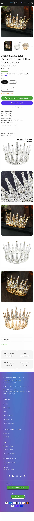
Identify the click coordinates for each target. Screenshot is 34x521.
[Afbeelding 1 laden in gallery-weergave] (8, 46)
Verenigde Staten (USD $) (16, 487)
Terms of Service (8, 423)
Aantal (3, 85)
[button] (2, 3)
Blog (4, 411)
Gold (4, 82)
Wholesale (6, 407)
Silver (12, 82)
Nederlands (16, 496)
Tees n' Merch (14, 509)
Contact (6, 437)
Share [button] (5, 344)
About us (6, 433)
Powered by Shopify (22, 509)
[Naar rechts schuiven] (32, 47)
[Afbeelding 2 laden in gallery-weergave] (17, 46)
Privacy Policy (7, 415)
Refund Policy (7, 419)
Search (5, 404)
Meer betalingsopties (17, 107)
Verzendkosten (4, 70)
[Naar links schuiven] (2, 47)
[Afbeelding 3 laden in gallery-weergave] (26, 46)
